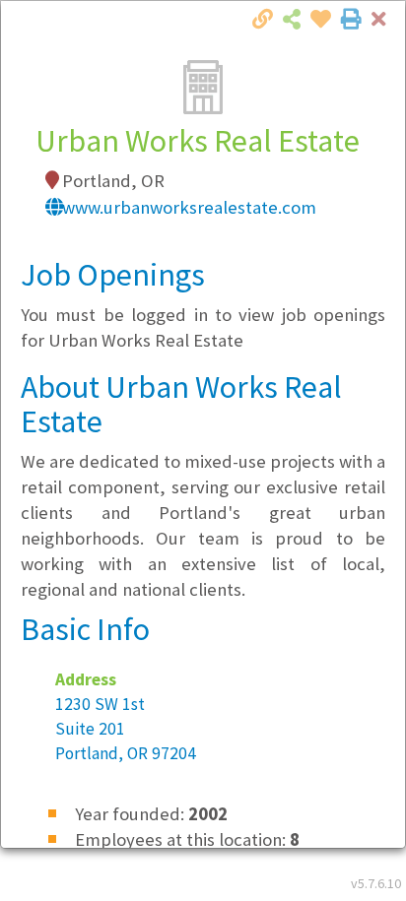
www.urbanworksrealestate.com (189, 207)
